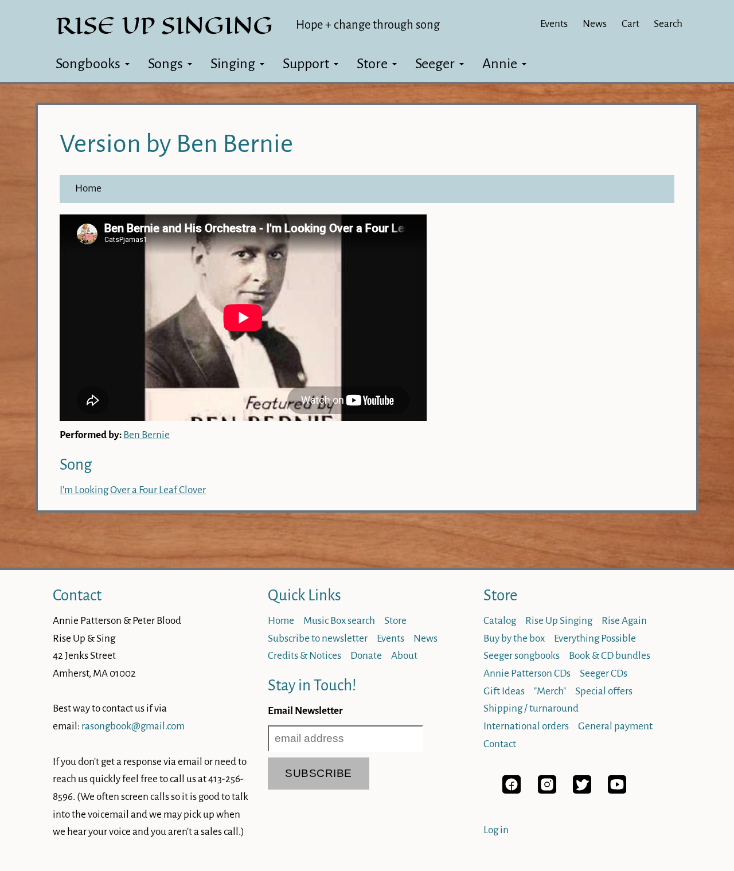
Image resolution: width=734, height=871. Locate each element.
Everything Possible (595, 638)
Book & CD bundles (609, 655)
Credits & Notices (304, 655)
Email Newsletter (305, 710)
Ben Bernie (146, 434)
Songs (165, 63)
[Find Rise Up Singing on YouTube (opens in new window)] (617, 790)
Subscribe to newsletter (318, 638)
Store (372, 63)
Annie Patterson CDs (527, 673)
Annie (499, 63)
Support (306, 63)
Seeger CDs (603, 673)
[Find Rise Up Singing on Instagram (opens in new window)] (547, 790)
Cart (630, 23)
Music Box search (339, 620)
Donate (366, 655)
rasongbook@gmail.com (133, 726)
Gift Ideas (504, 691)
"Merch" (550, 691)
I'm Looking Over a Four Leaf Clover (133, 490)
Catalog (499, 620)
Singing (232, 63)
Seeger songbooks (521, 655)
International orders (526, 726)
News (595, 23)
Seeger (435, 63)
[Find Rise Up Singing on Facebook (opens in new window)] (511, 790)
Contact (77, 595)
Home (88, 188)
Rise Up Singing (558, 620)
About (404, 655)
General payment (615, 726)
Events (554, 23)
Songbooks (88, 63)
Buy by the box (514, 638)
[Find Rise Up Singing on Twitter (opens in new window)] (582, 790)
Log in (496, 830)
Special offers (604, 691)
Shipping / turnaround (531, 708)
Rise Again (624, 620)
